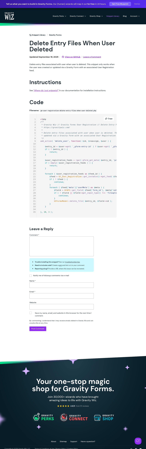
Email (32, 291)
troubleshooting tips (72, 262)
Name (32, 281)
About (53, 441)
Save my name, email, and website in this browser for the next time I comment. (63, 314)
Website (32, 302)
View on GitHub (72, 57)
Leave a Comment (92, 57)
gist (60, 265)
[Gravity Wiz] (9, 16)
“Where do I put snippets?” (46, 90)
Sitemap (63, 441)
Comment (34, 235)
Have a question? (88, 441)
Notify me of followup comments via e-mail (51, 275)
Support (73, 441)
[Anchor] (25, 43)
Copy (110, 118)
